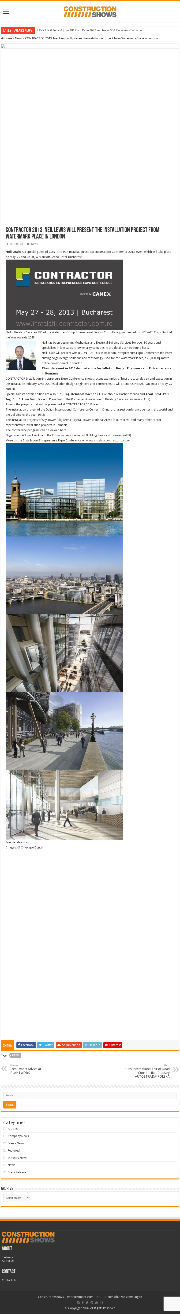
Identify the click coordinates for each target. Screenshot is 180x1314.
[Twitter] (87, 1302)
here (63, 430)
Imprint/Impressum (80, 1297)
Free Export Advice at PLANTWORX (25, 1069)
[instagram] (101, 1302)
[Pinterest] (92, 1302)
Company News (18, 1136)
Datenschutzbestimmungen (123, 1297)
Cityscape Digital (32, 847)
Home (8, 38)
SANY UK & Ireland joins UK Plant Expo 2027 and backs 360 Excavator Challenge (89, 30)
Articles (13, 1128)
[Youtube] (96, 1302)
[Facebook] (82, 1302)
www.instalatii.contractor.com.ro (108, 440)
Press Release (17, 1172)
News (18, 38)
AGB (99, 1297)
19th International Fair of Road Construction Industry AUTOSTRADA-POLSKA (147, 1071)
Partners (7, 1257)
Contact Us (9, 1280)
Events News (16, 1143)
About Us (8, 1261)
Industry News (17, 1158)
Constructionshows (51, 1297)
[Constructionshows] (90, 11)
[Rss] (78, 1302)
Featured (14, 1150)
